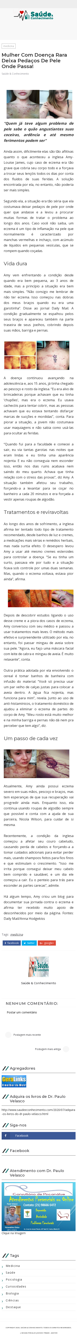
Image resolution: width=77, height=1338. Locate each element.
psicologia (14, 1279)
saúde (11, 1272)
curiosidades (16, 1286)
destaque (13, 1307)
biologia (12, 1293)
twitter (31, 943)
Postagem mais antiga (48, 1049)
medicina (8, 46)
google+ (49, 943)
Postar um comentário (22, 1012)
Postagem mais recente (27, 1035)
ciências (12, 1300)
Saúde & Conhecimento (15, 73)
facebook (13, 943)
